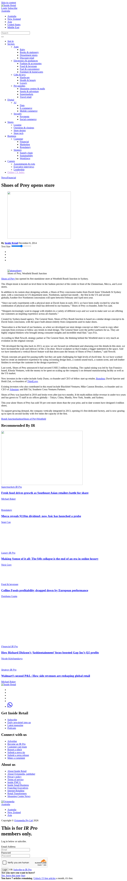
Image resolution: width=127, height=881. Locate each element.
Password (6, 852)
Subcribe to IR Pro (22, 869)
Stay (23, 875)
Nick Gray (6, 564)
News (4, 177)
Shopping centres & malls (32, 88)
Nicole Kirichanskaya (11, 658)
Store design (20, 130)
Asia (9, 21)
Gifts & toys (20, 74)
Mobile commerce (28, 111)
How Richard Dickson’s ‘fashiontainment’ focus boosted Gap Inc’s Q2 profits (50, 652)
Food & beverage (28, 66)
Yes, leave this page (10, 875)
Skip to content (8, 2)
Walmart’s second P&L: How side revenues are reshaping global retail (45, 675)
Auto (16, 46)
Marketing (25, 144)
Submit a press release (18, 755)
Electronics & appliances (26, 60)
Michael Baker (8, 499)
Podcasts (11, 728)
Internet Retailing (15, 790)
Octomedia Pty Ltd (23, 820)
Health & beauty (28, 80)
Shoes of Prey (8, 278)
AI (15, 102)
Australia (5, 11)
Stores (10, 122)
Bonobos (100, 378)
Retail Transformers (17, 793)
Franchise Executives (17, 788)
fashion (19, 419)
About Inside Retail (16, 771)
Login (4, 8)
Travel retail (25, 97)
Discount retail (27, 58)
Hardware (25, 77)
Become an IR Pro (16, 744)
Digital (10, 99)
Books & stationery (29, 52)
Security (18, 113)
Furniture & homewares (31, 72)
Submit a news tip (16, 752)
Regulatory (25, 147)
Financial (24, 141)
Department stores (28, 55)
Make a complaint (16, 758)
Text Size (5, 246)
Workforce (25, 158)
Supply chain (26, 152)
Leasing (17, 125)
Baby (22, 49)
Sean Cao (6, 522)
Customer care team (17, 746)
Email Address (8, 846)
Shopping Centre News (18, 796)
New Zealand (14, 19)
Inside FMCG (14, 782)
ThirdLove (32, 381)
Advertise (12, 741)
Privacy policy (14, 776)
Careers (11, 161)
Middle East (13, 27)
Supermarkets (26, 94)
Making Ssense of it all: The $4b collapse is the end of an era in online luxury (50, 558)
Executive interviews (24, 166)
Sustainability (26, 155)
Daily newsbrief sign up (19, 722)
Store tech (18, 133)
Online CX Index (15, 172)
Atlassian (14, 389)
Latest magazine (15, 725)
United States (13, 24)
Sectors (11, 44)
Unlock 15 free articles (44, 878)
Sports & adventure (29, 91)
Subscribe (12, 8)
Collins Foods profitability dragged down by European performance (44, 590)
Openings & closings (24, 127)
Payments (24, 116)
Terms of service (15, 779)
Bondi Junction (8, 419)
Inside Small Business (18, 785)
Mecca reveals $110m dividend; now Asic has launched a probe (41, 516)
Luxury (23, 83)
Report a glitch (14, 749)
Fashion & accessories (31, 63)
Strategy (18, 150)
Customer (18, 139)
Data (22, 105)
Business (11, 136)
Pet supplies (19, 86)
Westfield (41, 419)
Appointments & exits (24, 164)
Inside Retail (11, 243)
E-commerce (26, 108)
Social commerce (28, 119)
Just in (10, 41)
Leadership (19, 169)
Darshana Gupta (9, 596)
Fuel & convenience (29, 69)
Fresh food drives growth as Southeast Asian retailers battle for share (44, 492)
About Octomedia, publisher (21, 774)
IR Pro (18, 487)
